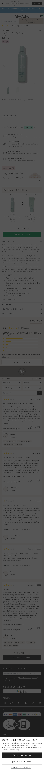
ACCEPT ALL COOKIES (22, 755)
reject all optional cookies (22, 762)
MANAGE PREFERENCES (20, 767)
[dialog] (22, 754)
